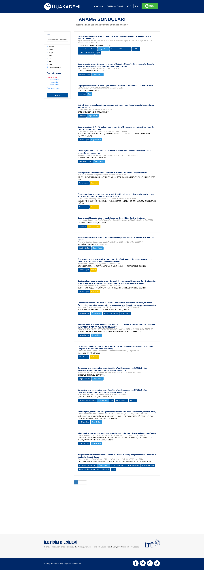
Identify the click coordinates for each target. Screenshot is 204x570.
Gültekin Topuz (84, 140)
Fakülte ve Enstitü (115, 6)
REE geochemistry (117, 465)
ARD (111, 401)
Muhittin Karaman (84, 75)
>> (84, 482)
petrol (106, 313)
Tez (50, 61)
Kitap (51, 55)
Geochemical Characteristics (120, 49)
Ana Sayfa (98, 6)
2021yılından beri (53, 84)
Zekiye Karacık (83, 357)
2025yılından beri (53, 82)
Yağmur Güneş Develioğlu (87, 401)
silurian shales (125, 313)
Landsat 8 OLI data (148, 465)
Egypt (98, 53)
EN (136, 6)
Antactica (133, 401)
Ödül (50, 58)
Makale (51, 47)
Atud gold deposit (103, 469)
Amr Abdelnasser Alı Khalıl (87, 49)
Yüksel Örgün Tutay (85, 161)
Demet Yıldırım (84, 183)
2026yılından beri (53, 80)
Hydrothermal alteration (87, 469)
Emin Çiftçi (82, 94)
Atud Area (136, 49)
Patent (51, 49)
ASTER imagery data (132, 465)
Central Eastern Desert (86, 53)
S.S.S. (129, 6)
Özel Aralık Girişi (53, 88)
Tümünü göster (52, 77)
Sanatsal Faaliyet (55, 67)
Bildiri (51, 64)
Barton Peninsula (121, 401)
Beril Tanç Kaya (84, 422)
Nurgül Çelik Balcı (84, 248)
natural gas (114, 313)
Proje (51, 52)
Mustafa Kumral (84, 313)
